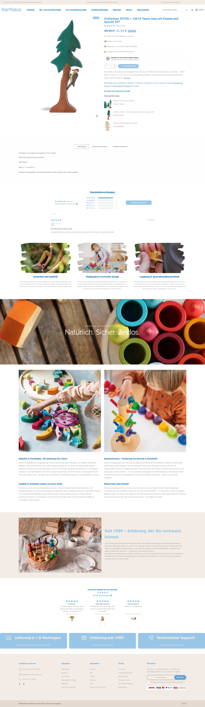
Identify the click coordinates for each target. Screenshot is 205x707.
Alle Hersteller (65, 669)
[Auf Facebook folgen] (20, 684)
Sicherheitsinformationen (99, 146)
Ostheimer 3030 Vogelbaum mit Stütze (125, 123)
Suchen (184, 704)
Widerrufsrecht (123, 676)
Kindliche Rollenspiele (100, 10)
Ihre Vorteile (65, 676)
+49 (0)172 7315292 (10, 2)
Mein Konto (121, 669)
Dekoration (117, 10)
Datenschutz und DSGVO (98, 687)
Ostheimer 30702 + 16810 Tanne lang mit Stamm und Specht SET (133, 112)
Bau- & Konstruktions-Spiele (50, 10)
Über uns (93, 669)
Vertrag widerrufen (124, 680)
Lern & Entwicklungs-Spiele (76, 10)
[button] (109, 26)
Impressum (93, 680)
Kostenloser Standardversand (98, 2)
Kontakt (92, 676)
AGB (91, 683)
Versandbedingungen (125, 673)
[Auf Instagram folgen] (24, 684)
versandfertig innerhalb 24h (172, 2)
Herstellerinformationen (120, 146)
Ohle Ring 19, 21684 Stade (30, 669)
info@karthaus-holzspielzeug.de (31, 2)
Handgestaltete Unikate (68, 680)
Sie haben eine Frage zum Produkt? (117, 91)
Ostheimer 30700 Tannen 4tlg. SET (124, 101)
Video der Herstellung (68, 687)
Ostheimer (30, 10)
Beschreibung (82, 146)
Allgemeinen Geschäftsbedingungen (171, 682)
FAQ (91, 673)
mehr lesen (127, 78)
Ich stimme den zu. (167, 682)
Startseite (64, 673)
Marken (129, 10)
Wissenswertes (143, 10)
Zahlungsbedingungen (125, 683)
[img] (56, 220)
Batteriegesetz (122, 687)
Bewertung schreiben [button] (138, 203)
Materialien (64, 683)
